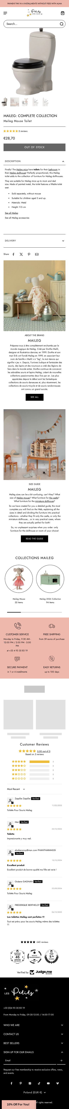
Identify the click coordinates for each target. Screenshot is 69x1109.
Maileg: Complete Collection (30, 115)
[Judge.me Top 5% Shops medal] (51, 957)
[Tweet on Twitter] (21, 254)
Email (7, 1060)
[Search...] (61, 23)
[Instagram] (30, 1083)
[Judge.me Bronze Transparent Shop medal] (34, 957)
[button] (11, 131)
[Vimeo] (57, 1083)
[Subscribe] (61, 1061)
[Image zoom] (34, 61)
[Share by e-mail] (37, 254)
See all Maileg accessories (17, 217)
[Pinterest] (21, 1083)
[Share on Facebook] (13, 254)
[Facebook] (11, 1083)
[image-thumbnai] (4, 102)
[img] (14, 805)
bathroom (53, 169)
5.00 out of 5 (43, 751)
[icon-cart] (61, 12)
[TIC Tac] (39, 1083)
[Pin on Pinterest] (29, 254)
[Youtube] (48, 1083)
